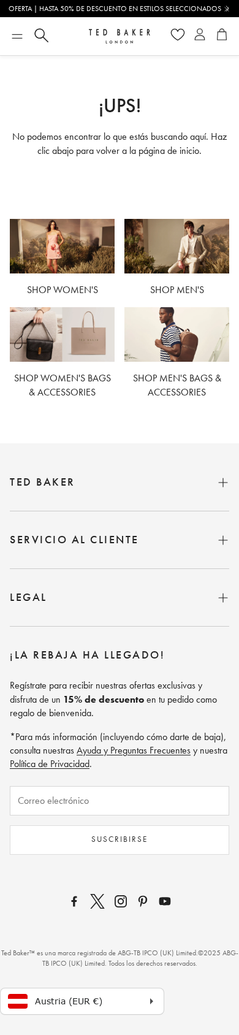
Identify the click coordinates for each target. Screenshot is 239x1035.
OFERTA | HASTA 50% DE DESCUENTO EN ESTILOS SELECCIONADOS (115, 8)
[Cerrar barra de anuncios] (227, 9)
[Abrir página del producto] (62, 246)
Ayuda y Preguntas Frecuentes (134, 750)
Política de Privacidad (49, 763)
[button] (17, 36)
